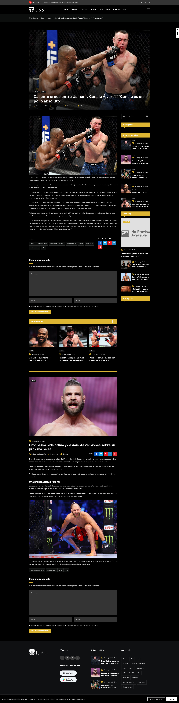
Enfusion (125, 663)
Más (124, 9)
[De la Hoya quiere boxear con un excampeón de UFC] (135, 232)
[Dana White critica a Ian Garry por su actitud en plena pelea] (126, 145)
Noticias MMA (35, 248)
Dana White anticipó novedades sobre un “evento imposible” (102, 360)
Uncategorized (127, 687)
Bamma (125, 659)
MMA (101, 9)
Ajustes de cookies (156, 699)
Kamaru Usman (71, 243)
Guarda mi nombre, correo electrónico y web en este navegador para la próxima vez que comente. (65, 306)
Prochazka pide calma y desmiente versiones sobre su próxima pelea (141, 163)
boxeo (32, 243)
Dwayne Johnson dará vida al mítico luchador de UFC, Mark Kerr (140, 279)
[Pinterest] (100, 247)
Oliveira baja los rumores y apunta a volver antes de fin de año (61, 2)
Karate (131, 668)
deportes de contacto (56, 243)
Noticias (93, 9)
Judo (124, 668)
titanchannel (58, 106)
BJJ (132, 659)
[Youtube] (109, 243)
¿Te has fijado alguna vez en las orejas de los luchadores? (140, 291)
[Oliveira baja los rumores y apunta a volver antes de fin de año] (126, 173)
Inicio (66, 9)
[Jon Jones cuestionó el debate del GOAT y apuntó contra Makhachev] (126, 188)
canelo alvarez (42, 243)
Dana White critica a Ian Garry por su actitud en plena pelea (141, 149)
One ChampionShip (129, 682)
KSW (124, 673)
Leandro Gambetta (39, 454)
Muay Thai (116, 9)
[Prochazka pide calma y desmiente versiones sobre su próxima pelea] (126, 159)
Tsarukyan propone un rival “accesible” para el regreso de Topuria (140, 206)
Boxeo (108, 9)
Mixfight (131, 673)
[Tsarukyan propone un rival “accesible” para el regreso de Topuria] (126, 202)
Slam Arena (141, 682)
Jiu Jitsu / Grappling (138, 663)
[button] (111, 321)
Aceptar (171, 699)
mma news (89, 243)
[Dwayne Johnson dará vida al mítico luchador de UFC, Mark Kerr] (126, 277)
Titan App (74, 9)
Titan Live (84, 9)
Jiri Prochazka (51, 570)
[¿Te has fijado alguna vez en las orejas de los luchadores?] (126, 289)
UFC (43, 248)
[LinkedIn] (114, 243)
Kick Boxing (140, 668)
